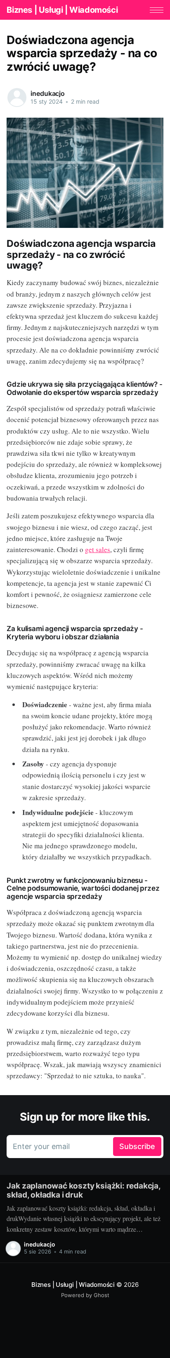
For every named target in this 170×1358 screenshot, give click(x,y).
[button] (156, 10)
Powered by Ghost (85, 1295)
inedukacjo (47, 93)
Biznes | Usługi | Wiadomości (62, 10)
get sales (97, 549)
